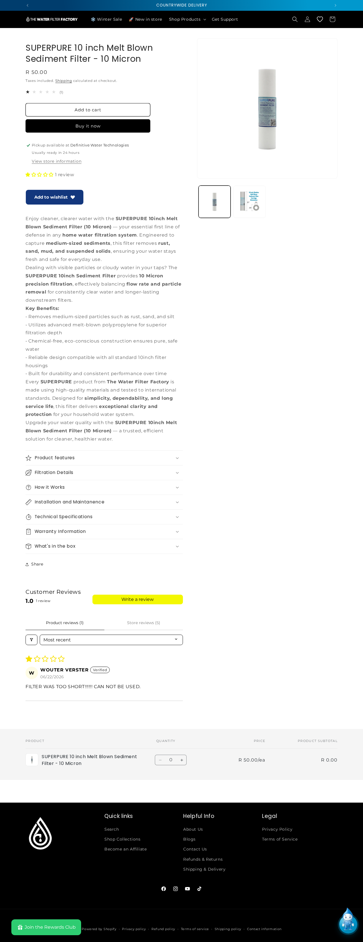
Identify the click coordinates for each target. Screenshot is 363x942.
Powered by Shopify (99, 929)
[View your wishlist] (319, 19)
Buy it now (88, 126)
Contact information (264, 929)
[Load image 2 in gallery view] (249, 202)
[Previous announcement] (27, 5)
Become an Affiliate (125, 849)
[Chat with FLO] (348, 924)
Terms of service (195, 929)
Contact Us (195, 849)
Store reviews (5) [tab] (143, 622)
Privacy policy (134, 929)
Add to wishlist (51, 197)
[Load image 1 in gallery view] (215, 202)
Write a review (137, 599)
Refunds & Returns (203, 859)
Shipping (63, 80)
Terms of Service (280, 839)
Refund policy (163, 929)
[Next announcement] (335, 5)
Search (111, 829)
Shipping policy (228, 929)
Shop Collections (122, 839)
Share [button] (37, 564)
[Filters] (31, 640)
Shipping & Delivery (204, 869)
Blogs (189, 839)
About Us (193, 829)
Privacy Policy (277, 829)
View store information (56, 161)
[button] (187, 19)
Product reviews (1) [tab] (65, 622)
